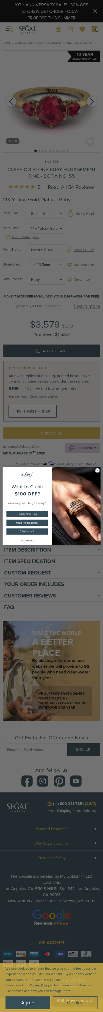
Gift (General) (27, 531)
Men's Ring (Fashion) (27, 522)
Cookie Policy (39, 985)
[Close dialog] (97, 470)
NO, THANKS (27, 540)
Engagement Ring (27, 513)
